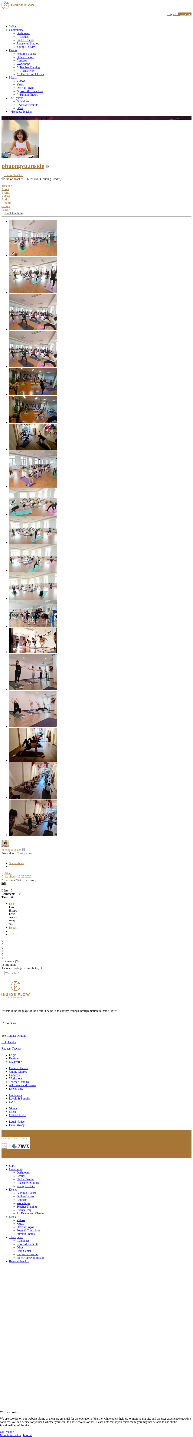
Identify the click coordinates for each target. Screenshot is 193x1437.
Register (185, 14)
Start (15, 26)
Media (13, 77)
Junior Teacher (13, 175)
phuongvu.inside (23, 165)
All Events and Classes (30, 74)
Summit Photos (29, 94)
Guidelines (23, 101)
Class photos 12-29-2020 (16, 876)
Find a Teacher (25, 40)
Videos (21, 81)
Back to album (13, 213)
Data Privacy (17, 1125)
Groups (24, 36)
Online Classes (25, 57)
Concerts (22, 60)
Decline (9, 1431)
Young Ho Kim (26, 46)
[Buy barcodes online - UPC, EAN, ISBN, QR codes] (16, 1150)
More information (10, 1435)
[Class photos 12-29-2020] (33, 255)
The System (16, 98)
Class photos (24, 853)
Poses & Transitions (31, 91)
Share (8, 873)
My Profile (15, 1061)
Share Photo (16, 863)
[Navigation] (3, 20)
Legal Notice (17, 1121)
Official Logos (25, 87)
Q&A (20, 108)
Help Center (9, 1042)
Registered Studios (28, 43)
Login (12, 1055)
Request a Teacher (27, 1254)
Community (16, 29)
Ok (2, 1431)
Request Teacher (22, 111)
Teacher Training (30, 67)
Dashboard (23, 33)
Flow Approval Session (30, 1257)
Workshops (23, 63)
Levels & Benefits (27, 104)
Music (20, 84)
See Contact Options (14, 1035)
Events (13, 50)
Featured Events (26, 53)
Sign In (172, 14)
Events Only (27, 70)
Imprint (27, 1435)
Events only (16, 1088)
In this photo (9, 964)
